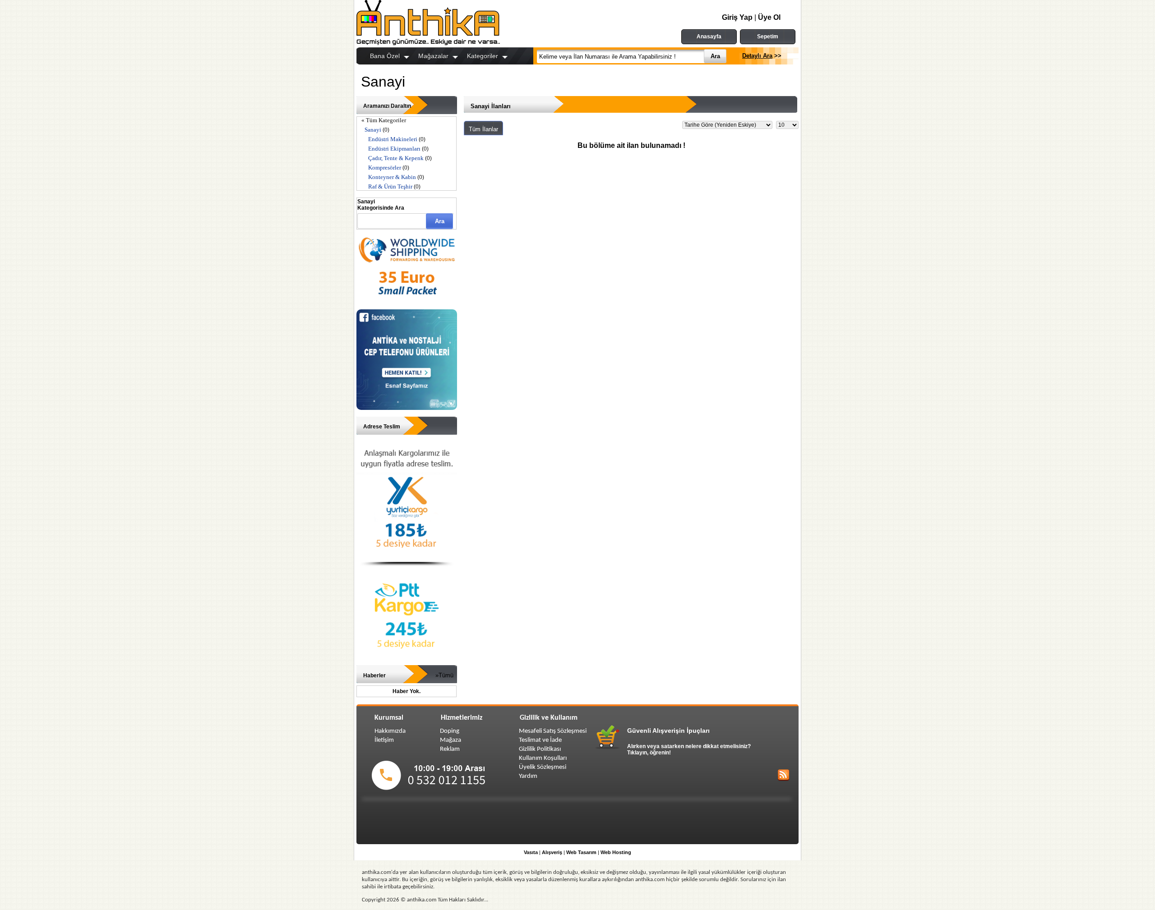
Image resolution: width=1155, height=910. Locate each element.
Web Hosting (616, 852)
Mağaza (450, 740)
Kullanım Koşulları (543, 758)
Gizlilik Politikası (540, 749)
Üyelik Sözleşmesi (542, 767)
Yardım (528, 776)
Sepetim (767, 36)
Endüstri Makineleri (392, 139)
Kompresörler (384, 167)
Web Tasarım (581, 852)
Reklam (450, 749)
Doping (449, 731)
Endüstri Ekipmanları (394, 148)
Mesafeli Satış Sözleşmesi (553, 731)
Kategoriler (482, 56)
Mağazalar (433, 56)
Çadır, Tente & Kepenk (396, 158)
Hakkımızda (390, 731)
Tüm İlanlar (483, 129)
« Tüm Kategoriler (383, 120)
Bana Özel (385, 56)
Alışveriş (552, 852)
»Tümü (444, 675)
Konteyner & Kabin (392, 177)
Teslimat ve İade (540, 740)
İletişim (384, 740)
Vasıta (531, 852)
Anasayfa (709, 36)
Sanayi (373, 129)
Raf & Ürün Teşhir (390, 186)
